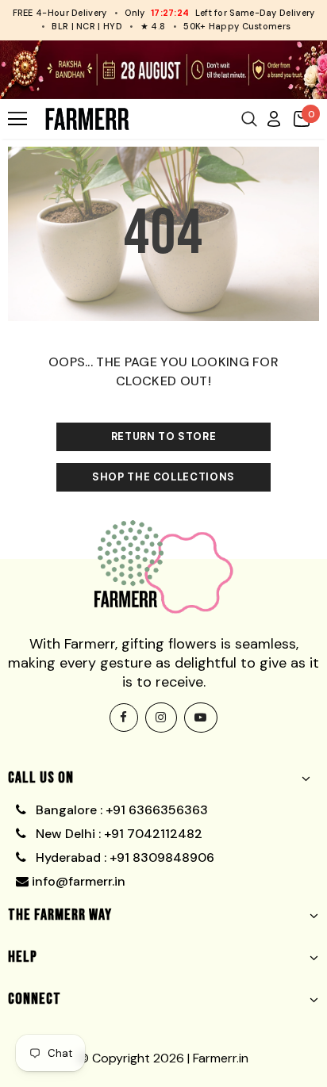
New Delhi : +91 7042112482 (117, 833)
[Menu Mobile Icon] (17, 118)
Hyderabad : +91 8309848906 (123, 857)
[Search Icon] (249, 119)
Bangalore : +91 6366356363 (118, 810)
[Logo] (87, 118)
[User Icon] (273, 118)
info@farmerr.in (77, 881)
